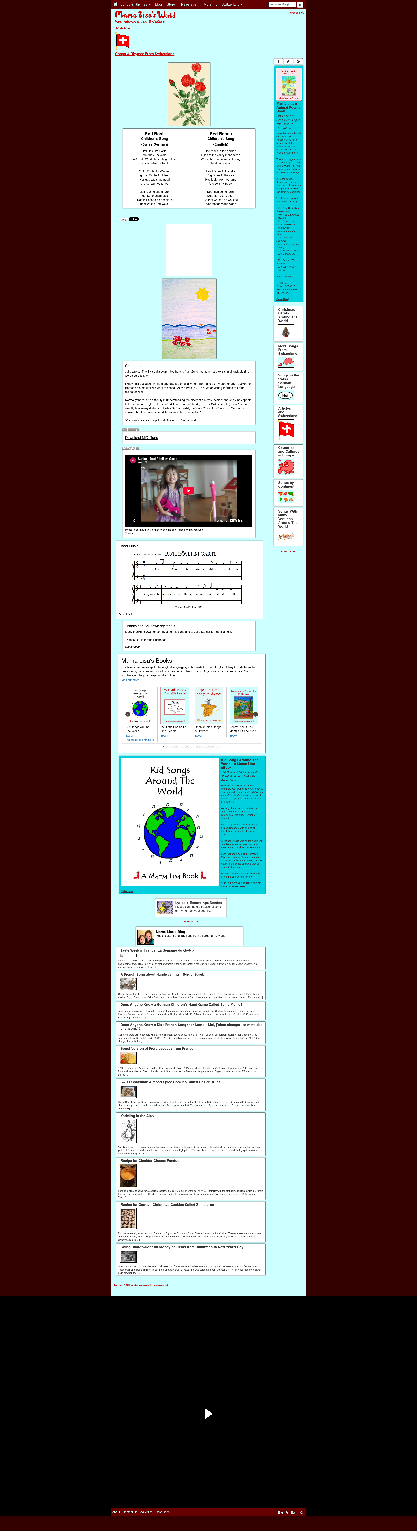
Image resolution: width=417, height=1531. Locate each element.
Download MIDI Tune (141, 437)
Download (125, 614)
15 (202, 746)
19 (213, 746)
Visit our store (130, 680)
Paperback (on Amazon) (140, 739)
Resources (163, 1512)
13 (197, 746)
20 (216, 746)
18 (210, 746)
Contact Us (130, 1512)
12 (194, 746)
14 (199, 746)
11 (191, 746)
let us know (139, 529)
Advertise (146, 1512)
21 (219, 746)
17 (208, 746)
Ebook (129, 735)
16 (205, 746)
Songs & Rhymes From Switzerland (144, 53)
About (116, 1512)
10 (188, 746)
